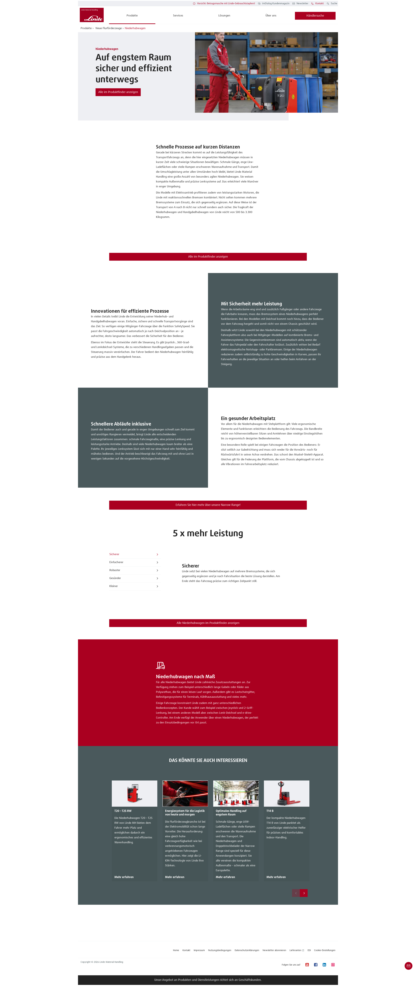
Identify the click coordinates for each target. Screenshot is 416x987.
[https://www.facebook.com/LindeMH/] (315, 964)
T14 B (269, 811)
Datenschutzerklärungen (247, 950)
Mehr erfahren (124, 877)
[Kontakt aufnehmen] (408, 965)
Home (176, 950)
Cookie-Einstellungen (324, 950)
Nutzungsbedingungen (219, 950)
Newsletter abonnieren (274, 950)
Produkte (86, 28)
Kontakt (186, 950)
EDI (309, 950)
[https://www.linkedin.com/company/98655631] (324, 964)
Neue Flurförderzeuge (108, 28)
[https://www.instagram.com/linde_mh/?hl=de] (333, 964)
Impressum (199, 950)
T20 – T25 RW (122, 811)
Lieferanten (295, 950)
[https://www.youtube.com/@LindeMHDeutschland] (307, 964)
